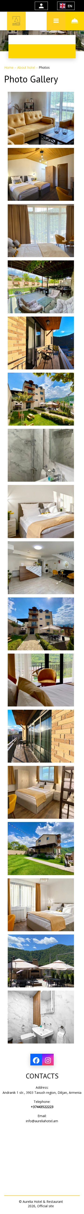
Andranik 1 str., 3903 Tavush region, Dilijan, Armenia (42, 1092)
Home (9, 67)
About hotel (26, 67)
